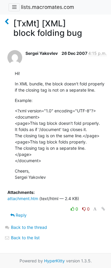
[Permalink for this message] (103, 209)
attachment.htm (22, 198)
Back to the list (25, 237)
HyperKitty (54, 260)
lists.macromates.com (47, 7)
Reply (21, 215)
